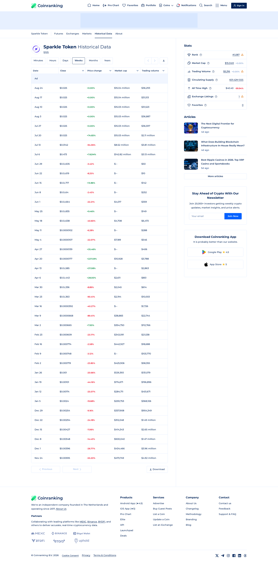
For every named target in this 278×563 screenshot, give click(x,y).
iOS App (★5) (127, 508)
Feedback (224, 508)
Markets (87, 33)
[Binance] (59, 533)
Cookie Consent (70, 555)
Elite (122, 519)
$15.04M (229, 63)
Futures (58, 33)
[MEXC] (38, 533)
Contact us (225, 503)
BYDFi (101, 521)
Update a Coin (161, 519)
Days (65, 60)
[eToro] (59, 541)
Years (107, 60)
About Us (61, 508)
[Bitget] (81, 533)
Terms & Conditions (104, 555)
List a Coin (159, 514)
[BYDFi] (38, 540)
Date (35, 70)
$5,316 (226, 71)
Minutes (38, 60)
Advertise (158, 503)
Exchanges (72, 33)
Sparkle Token (39, 33)
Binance (92, 521)
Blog (188, 524)
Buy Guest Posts (162, 508)
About (118, 33)
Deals (123, 535)
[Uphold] (81, 540)
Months (93, 60)
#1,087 (236, 54)
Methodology (193, 514)
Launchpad (126, 530)
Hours (52, 60)
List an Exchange (163, 524)
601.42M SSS (236, 79)
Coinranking (50, 5)
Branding (191, 519)
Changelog (192, 508)
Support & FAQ (227, 514)
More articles (215, 176)
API (122, 524)
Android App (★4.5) (131, 503)
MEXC (83, 521)
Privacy (86, 555)
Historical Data (103, 33)
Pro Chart (125, 514)
